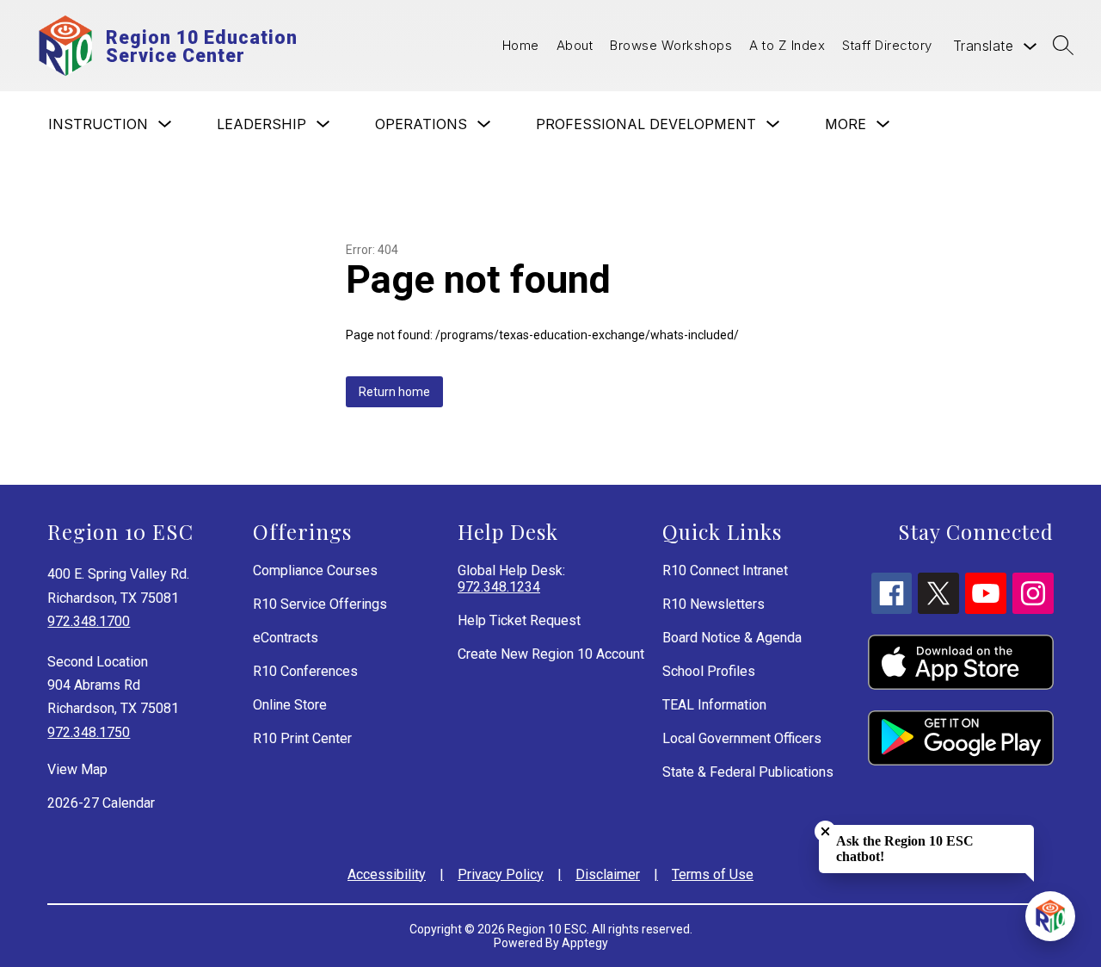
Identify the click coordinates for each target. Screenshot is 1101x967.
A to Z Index (787, 45)
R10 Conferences (305, 671)
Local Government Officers (741, 738)
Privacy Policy (501, 874)
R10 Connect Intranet (725, 570)
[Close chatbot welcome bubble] (825, 831)
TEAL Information (714, 705)
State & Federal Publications (747, 772)
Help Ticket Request (519, 620)
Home (520, 45)
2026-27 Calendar (101, 803)
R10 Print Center (302, 738)
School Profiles (708, 671)
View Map (77, 769)
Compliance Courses (315, 570)
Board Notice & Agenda (732, 637)
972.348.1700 (88, 621)
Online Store (290, 705)
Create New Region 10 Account (551, 654)
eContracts (285, 637)
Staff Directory (887, 45)
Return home (394, 392)
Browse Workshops (671, 45)
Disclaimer (607, 874)
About (575, 45)
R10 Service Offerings (320, 604)
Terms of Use (712, 874)
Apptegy (585, 943)
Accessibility (387, 874)
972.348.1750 (88, 732)
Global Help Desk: (511, 578)
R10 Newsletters (713, 604)
